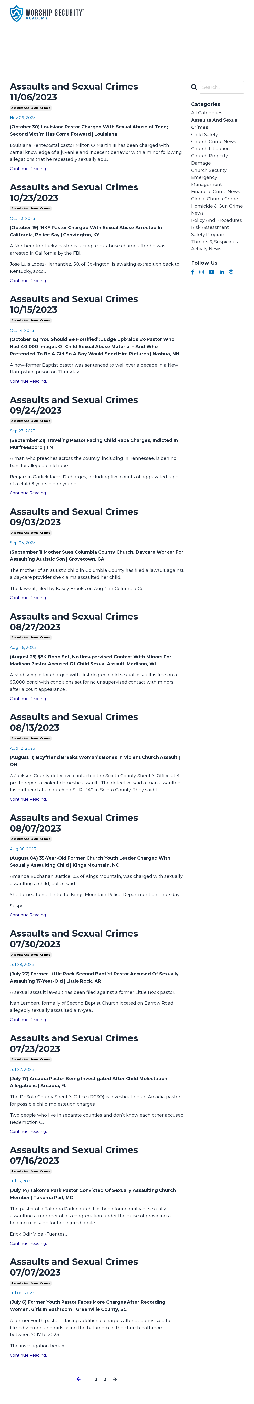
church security (209, 170)
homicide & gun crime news (217, 209)
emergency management (206, 181)
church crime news (213, 141)
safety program (208, 234)
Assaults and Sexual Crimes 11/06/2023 (74, 92)
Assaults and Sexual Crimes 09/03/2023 (74, 517)
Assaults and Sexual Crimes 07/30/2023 (74, 939)
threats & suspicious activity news (214, 245)
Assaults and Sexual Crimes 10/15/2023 (74, 304)
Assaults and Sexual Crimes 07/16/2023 (74, 1155)
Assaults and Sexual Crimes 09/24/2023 (74, 405)
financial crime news (215, 191)
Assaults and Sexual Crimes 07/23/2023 (74, 1043)
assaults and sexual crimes (30, 108)
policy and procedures (216, 220)
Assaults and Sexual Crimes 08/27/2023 (74, 621)
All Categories (206, 113)
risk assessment (210, 227)
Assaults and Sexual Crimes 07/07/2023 (74, 1267)
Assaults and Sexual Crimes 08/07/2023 (74, 823)
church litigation (210, 148)
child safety (204, 134)
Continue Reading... (29, 168)
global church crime (214, 199)
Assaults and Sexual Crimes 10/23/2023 (74, 192)
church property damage (209, 159)
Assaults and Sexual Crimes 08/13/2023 (74, 722)
